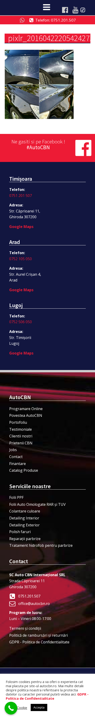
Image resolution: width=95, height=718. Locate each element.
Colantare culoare (24, 511)
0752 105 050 (20, 258)
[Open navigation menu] (46, 7)
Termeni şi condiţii (25, 628)
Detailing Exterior (24, 525)
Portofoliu (18, 422)
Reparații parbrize (25, 538)
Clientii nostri (20, 436)
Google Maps (21, 226)
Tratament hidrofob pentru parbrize (41, 545)
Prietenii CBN (21, 443)
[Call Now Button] (11, 708)
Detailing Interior (24, 518)
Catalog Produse (23, 470)
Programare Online (26, 408)
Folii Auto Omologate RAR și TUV (37, 504)
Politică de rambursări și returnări (38, 635)
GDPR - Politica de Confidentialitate (39, 642)
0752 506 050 (20, 321)
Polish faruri (20, 531)
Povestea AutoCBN (25, 415)
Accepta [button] (39, 707)
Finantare (17, 463)
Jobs (13, 449)
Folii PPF (16, 497)
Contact (16, 456)
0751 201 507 (20, 195)
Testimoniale (20, 429)
